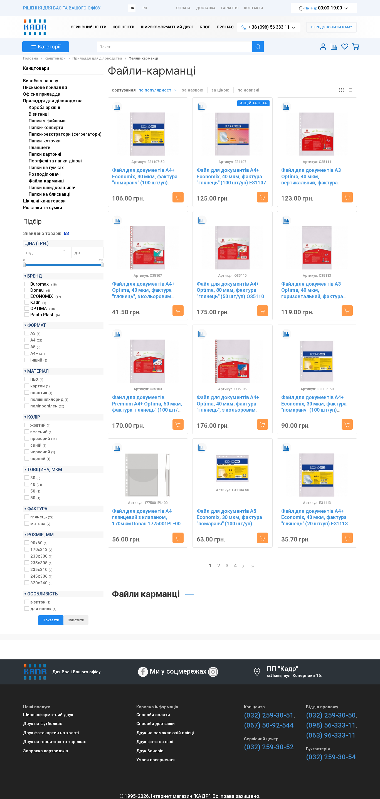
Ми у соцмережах (178, 671)
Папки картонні (45, 154)
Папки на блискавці (49, 194)
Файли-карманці (46, 181)
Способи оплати (153, 714)
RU (144, 8)
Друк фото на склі (154, 741)
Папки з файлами (47, 120)
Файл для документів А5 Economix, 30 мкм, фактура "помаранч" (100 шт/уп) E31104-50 (229, 520)
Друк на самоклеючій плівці (165, 732)
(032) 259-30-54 (331, 757)
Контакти (253, 8)
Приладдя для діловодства (53, 100)
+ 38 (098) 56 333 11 (269, 27)
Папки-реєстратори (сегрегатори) (65, 134)
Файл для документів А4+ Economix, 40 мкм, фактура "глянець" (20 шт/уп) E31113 (314, 517)
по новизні (248, 90)
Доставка (206, 8)
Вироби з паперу (40, 80)
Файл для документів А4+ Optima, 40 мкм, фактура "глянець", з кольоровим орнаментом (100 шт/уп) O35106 (228, 409)
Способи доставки (155, 723)
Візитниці (39, 114)
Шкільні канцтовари (44, 201)
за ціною (220, 90)
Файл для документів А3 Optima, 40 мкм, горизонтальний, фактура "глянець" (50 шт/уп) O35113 (315, 293)
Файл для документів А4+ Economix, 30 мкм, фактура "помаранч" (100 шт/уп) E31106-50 (314, 406)
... (63, 249)
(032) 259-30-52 (269, 747)
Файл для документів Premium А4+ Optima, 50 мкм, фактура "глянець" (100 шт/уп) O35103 (147, 406)
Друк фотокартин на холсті (51, 732)
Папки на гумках (46, 167)
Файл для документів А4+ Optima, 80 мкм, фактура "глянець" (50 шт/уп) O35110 (230, 290)
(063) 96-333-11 (331, 735)
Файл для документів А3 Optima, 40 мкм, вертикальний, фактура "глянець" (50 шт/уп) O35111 (315, 179)
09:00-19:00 (323, 8)
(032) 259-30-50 (331, 715)
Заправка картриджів (45, 750)
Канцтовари (36, 68)
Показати (51, 620)
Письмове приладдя (45, 87)
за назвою (192, 90)
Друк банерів (149, 750)
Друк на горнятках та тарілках (54, 741)
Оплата (183, 8)
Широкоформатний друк (48, 714)
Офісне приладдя (41, 94)
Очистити (76, 620)
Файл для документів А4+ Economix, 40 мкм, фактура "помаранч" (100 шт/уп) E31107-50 (144, 179)
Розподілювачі (45, 174)
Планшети (39, 147)
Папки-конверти (46, 127)
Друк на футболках (42, 723)
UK (131, 8)
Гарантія (229, 8)
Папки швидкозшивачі (53, 187)
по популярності (156, 90)
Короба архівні (44, 107)
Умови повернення (155, 759)
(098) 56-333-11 (331, 725)
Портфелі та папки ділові (55, 161)
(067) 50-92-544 (269, 725)
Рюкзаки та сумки (42, 207)
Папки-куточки (45, 141)
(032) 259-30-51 (269, 715)
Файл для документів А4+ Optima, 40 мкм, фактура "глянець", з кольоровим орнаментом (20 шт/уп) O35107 (143, 296)
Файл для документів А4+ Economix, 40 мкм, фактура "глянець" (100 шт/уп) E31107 (231, 176)
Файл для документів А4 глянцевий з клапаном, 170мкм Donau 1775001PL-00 (146, 517)
